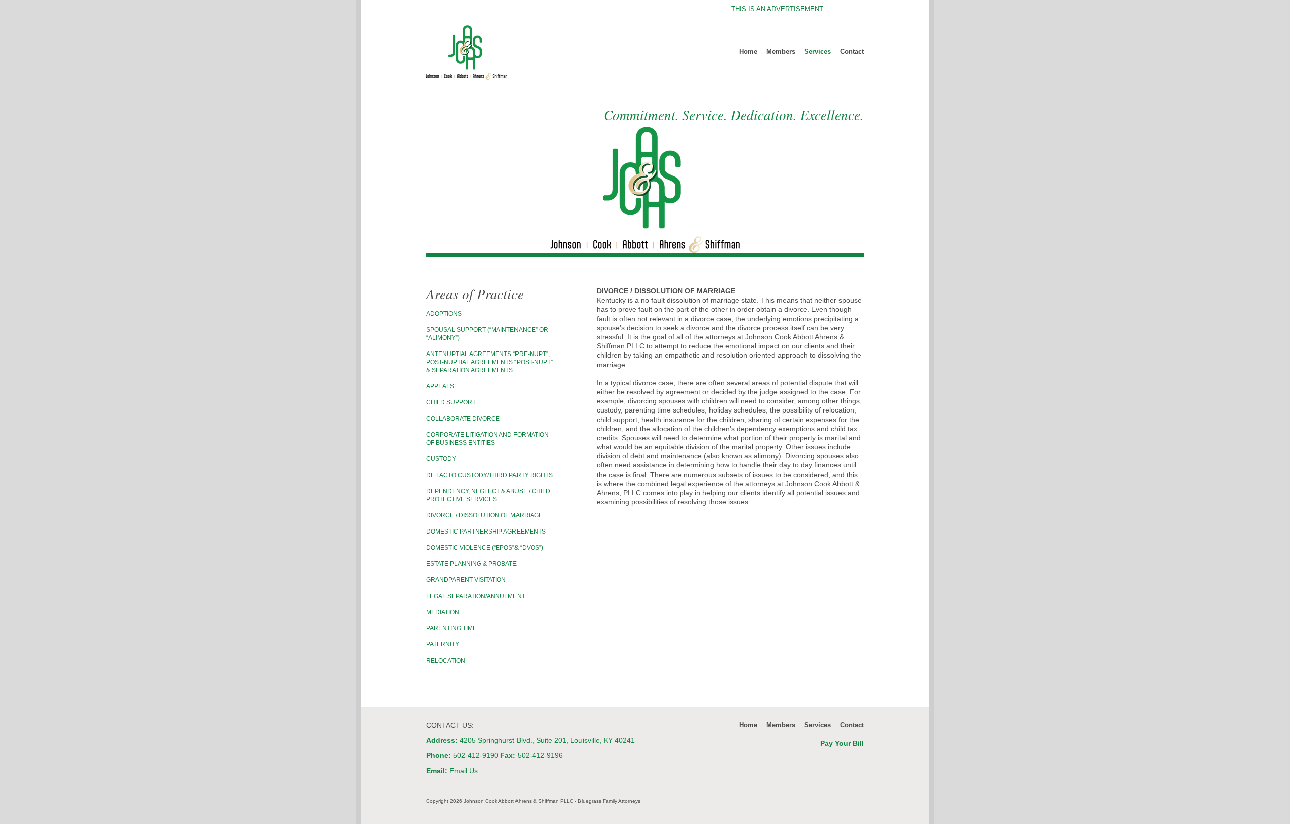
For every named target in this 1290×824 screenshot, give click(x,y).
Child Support (451, 402)
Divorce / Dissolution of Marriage (484, 515)
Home (748, 51)
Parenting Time (451, 628)
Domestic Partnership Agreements (486, 531)
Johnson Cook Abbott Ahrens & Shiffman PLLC (500, 52)
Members (780, 51)
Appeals (440, 386)
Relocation (445, 660)
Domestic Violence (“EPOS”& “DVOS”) (484, 547)
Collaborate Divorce (463, 418)
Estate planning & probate (471, 563)
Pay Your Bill (842, 743)
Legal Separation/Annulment (475, 596)
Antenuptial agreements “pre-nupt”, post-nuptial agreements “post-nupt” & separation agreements (489, 362)
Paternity (442, 644)
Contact (852, 51)
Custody (441, 458)
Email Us (463, 771)
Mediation (442, 612)
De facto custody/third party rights (489, 475)
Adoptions (444, 313)
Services (817, 51)
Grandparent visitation (466, 579)
